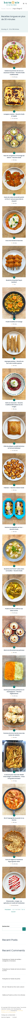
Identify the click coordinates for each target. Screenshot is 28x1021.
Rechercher (6, 926)
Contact (14, 1017)
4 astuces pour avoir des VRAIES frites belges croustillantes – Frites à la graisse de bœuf (14, 776)
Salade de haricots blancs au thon (14, 969)
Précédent (8, 909)
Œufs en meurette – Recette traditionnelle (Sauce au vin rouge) (14, 404)
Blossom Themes (5, 1010)
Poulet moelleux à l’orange (14, 322)
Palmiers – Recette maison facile (14, 488)
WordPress (20, 1010)
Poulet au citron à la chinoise (16, 995)
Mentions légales (5, 1017)
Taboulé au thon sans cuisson (15, 987)
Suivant (13, 912)
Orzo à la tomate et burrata (14, 240)
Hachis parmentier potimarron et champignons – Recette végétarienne (14, 691)
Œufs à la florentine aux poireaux (14, 650)
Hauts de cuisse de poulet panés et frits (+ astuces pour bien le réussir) (14, 199)
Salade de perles (15, 979)
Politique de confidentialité (8, 1012)
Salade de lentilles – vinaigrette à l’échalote (12, 960)
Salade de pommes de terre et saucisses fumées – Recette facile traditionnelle (14, 72)
